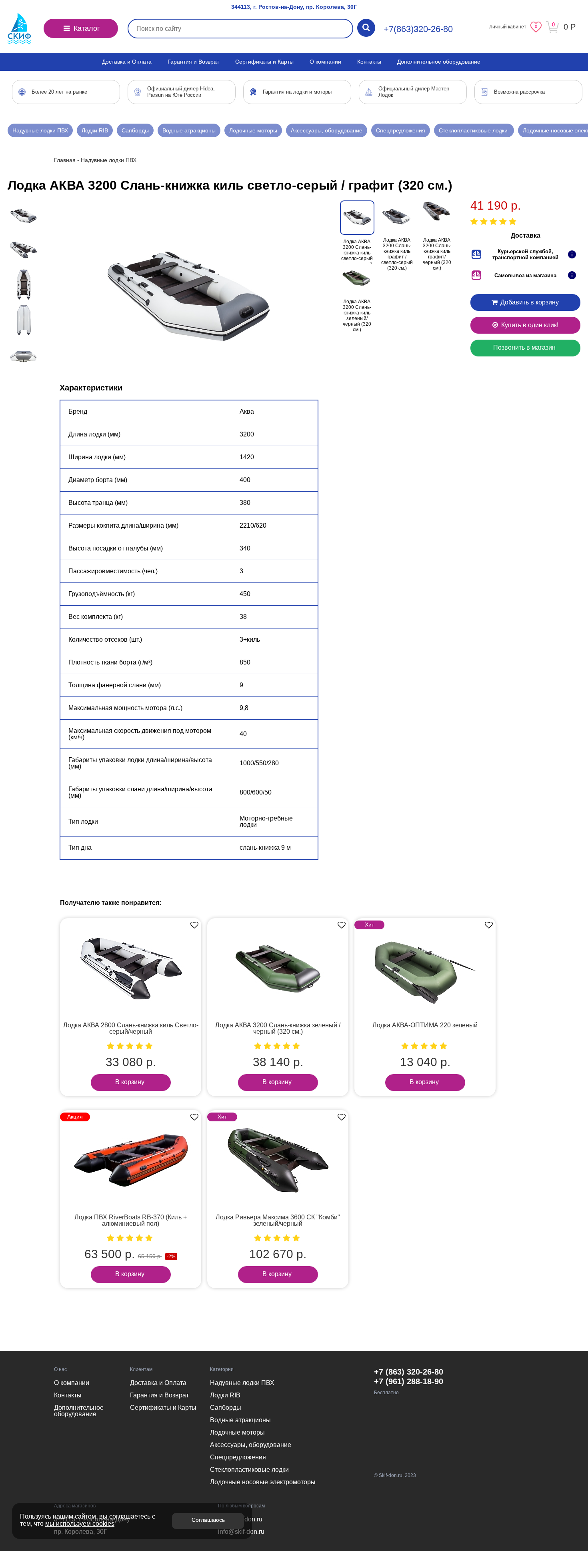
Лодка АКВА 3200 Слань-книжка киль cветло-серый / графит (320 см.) (357, 255)
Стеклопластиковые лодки (474, 130)
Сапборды (135, 130)
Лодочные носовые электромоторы (263, 1482)
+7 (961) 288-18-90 (408, 1381)
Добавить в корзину (529, 302)
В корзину (129, 1082)
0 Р (570, 26)
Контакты (369, 61)
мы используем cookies (79, 1523)
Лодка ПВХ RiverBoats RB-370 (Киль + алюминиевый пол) (130, 1220)
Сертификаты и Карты (264, 61)
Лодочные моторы (253, 130)
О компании (325, 61)
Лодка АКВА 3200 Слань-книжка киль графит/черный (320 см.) (437, 254)
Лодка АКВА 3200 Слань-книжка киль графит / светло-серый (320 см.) (397, 254)
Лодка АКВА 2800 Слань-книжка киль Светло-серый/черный (130, 1028)
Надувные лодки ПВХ (40, 130)
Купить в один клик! (529, 325)
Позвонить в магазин (524, 347)
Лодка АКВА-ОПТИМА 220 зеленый (425, 1025)
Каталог (86, 28)
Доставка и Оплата (127, 61)
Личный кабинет (507, 27)
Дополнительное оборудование (438, 61)
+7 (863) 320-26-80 (408, 1371)
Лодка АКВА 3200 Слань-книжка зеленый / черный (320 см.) (277, 1028)
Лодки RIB (95, 130)
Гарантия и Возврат (193, 61)
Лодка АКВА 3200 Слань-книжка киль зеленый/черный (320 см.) (357, 315)
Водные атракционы (189, 130)
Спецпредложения (400, 130)
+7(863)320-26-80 (418, 29)
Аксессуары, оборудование (326, 130)
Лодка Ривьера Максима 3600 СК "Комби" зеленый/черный (278, 1220)
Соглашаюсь (208, 1520)
